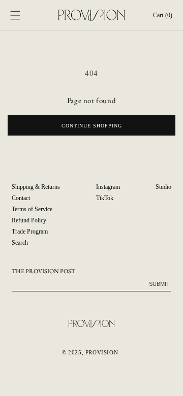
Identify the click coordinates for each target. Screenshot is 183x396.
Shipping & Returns (36, 186)
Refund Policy (29, 220)
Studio (163, 186)
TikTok (104, 198)
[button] (15, 15)
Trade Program (30, 231)
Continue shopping (92, 125)
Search (20, 242)
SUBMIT (159, 284)
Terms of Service (32, 209)
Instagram (108, 186)
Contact (21, 198)
